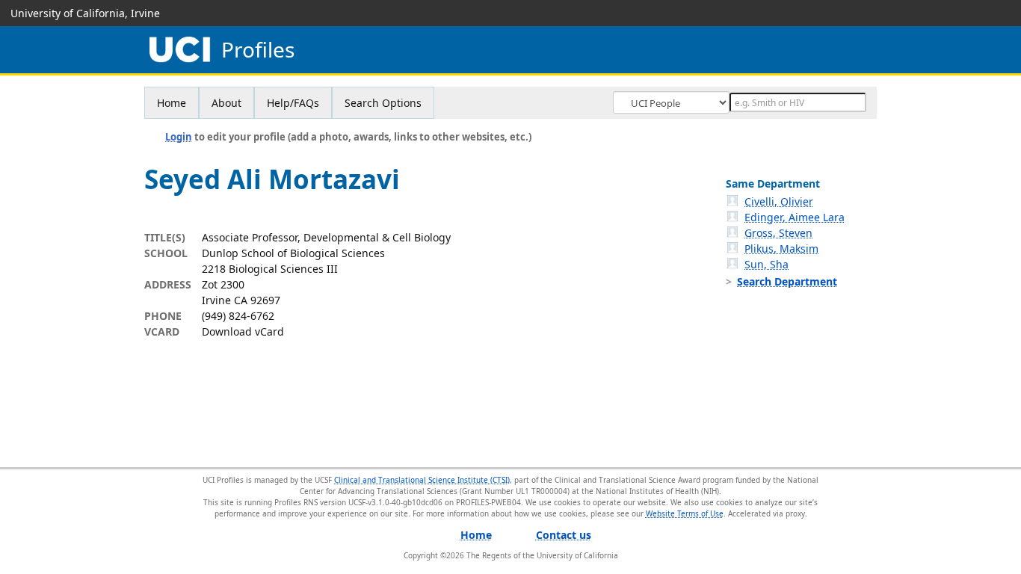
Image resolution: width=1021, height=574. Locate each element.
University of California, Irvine (85, 13)
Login (178, 137)
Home (171, 103)
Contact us (563, 535)
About (226, 103)
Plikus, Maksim (781, 248)
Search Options (383, 103)
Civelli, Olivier (778, 201)
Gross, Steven (778, 233)
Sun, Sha (766, 264)
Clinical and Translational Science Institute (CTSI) (422, 480)
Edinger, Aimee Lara (794, 217)
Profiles (257, 50)
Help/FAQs (293, 103)
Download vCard (243, 331)
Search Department (787, 281)
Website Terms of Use (685, 513)
